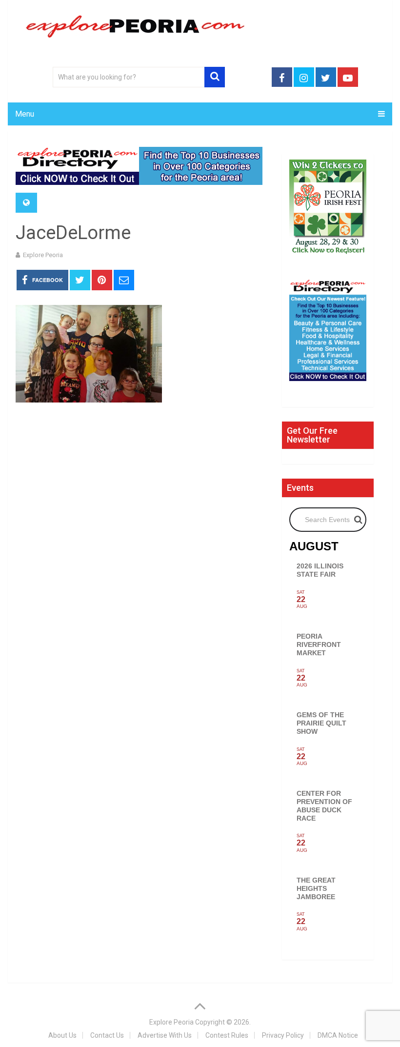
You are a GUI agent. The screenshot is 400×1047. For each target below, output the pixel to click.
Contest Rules (226, 1035)
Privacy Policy (283, 1035)
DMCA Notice (338, 1035)
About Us (62, 1035)
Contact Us (107, 1035)
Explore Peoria (43, 255)
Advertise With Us (165, 1035)
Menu (24, 114)
